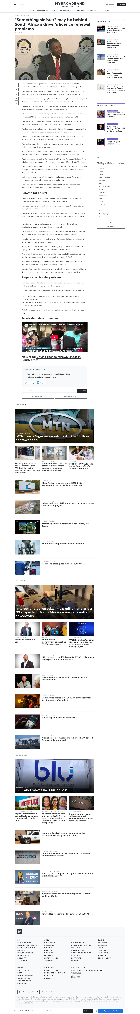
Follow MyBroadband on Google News (41, 377)
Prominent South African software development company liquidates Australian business (54, 466)
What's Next (80, 10)
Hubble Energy (104, 186)
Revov (101, 199)
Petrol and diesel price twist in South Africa (63, 564)
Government (77, 950)
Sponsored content (54, 973)
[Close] (125, 1011)
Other (101, 217)
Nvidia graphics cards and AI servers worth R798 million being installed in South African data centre (27, 468)
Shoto (101, 202)
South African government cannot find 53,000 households (54, 641)
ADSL (46, 940)
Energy (44, 675)
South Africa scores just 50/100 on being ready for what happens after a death (66, 699)
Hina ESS (102, 183)
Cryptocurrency (26, 948)
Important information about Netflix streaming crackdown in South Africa (26, 817)
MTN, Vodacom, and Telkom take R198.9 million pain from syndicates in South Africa (68, 658)
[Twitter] (17, 89)
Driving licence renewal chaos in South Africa (51, 358)
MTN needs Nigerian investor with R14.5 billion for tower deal (52, 438)
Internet (45, 481)
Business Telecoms (49, 811)
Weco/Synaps (104, 214)
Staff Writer (21, 33)
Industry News (65, 10)
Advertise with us (53, 970)
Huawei (101, 189)
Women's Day (112, 110)
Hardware (46, 891)
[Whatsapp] (28, 992)
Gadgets (21, 950)
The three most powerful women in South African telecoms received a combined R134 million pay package (54, 818)
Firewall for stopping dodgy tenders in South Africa (67, 914)
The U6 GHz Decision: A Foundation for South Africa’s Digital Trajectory (116, 59)
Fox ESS (102, 180)
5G (18, 940)
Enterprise (77, 948)
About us (49, 967)
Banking (102, 940)
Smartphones (51, 958)
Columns (102, 945)
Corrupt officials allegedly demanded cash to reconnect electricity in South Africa (64, 834)
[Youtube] (38, 992)
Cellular (19, 433)
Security (19, 606)
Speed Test (106, 10)
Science (102, 955)
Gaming (48, 950)
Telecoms (22, 961)
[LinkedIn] (17, 94)
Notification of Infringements (87, 970)
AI (15, 461)
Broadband (50, 942)
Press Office (42, 10)
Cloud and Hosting (81, 945)
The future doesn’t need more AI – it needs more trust (114, 143)
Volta (100, 211)
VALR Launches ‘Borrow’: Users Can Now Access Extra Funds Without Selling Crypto (81, 643)
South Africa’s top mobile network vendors (63, 543)
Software (45, 461)
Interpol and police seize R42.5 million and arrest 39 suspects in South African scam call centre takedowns (54, 612)
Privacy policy (79, 967)
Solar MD (102, 205)
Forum (53, 10)
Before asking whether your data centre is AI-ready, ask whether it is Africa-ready (116, 89)
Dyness (101, 174)
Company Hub (93, 10)
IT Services (23, 955)
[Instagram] (42, 992)
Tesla (100, 208)
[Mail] (17, 103)
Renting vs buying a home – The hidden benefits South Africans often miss (114, 74)
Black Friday (47, 871)
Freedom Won (104, 177)
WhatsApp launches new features (58, 717)
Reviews (75, 955)
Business (45, 501)
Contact (48, 976)
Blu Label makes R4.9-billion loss (41, 790)
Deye (101, 171)
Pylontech (102, 196)
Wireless (76, 961)
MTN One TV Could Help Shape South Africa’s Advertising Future (81, 466)
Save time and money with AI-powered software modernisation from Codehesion (81, 817)
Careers (48, 978)
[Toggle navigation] (15, 4)
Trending (45, 735)
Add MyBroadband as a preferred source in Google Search (49, 374)
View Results (111, 226)
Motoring (19, 15)
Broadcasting (47, 637)
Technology (104, 958)
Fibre (101, 948)
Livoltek (102, 192)
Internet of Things (81, 953)
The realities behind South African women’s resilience (116, 114)
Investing (103, 953)
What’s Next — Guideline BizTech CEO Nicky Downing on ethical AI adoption (116, 129)
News (32, 10)
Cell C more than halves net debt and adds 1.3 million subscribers (114, 44)
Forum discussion (70, 397)
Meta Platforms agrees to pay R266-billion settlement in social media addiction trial (62, 484)
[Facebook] (19, 992)
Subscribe (121, 5)
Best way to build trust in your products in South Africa (116, 30)
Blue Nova (102, 168)
